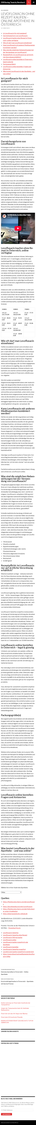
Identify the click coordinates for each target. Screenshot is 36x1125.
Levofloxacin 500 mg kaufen (12, 937)
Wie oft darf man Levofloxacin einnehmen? (17, 43)
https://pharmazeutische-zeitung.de (15, 914)
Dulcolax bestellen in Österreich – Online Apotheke (14, 972)
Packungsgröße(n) (9, 64)
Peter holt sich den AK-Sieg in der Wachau (14, 1013)
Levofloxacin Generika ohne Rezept (15, 935)
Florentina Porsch (14, 928)
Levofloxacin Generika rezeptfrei (14, 949)
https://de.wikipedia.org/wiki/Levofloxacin (17, 906)
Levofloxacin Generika (10, 933)
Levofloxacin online (9, 940)
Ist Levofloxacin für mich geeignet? (15, 33)
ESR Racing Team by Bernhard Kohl (13, 2)
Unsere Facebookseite (10, 1031)
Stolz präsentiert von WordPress (9, 1122)
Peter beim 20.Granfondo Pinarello (12, 1017)
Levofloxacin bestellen (10, 947)
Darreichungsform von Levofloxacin (15, 36)
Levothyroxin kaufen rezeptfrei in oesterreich (18, 952)
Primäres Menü (33, 2)
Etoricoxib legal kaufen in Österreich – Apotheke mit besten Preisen (17, 981)
